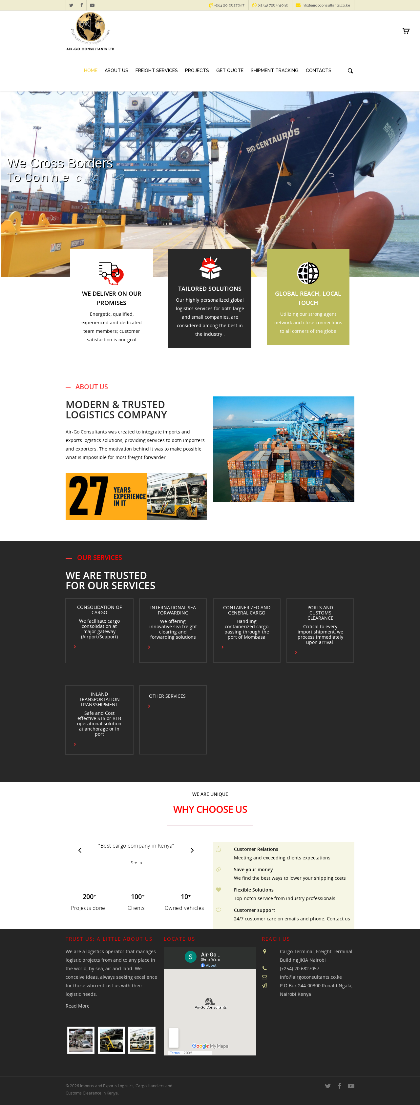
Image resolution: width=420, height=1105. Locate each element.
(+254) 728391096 (272, 5)
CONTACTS (318, 70)
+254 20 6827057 (228, 5)
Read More (78, 1006)
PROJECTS (197, 70)
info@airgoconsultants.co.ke (325, 5)
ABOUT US (116, 70)
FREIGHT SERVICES (157, 70)
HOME (90, 70)
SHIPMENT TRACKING (275, 70)
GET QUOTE (229, 70)
